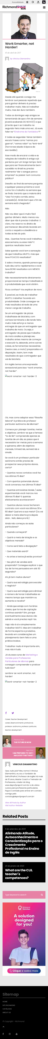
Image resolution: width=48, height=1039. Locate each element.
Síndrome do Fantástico (26, 131)
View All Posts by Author (15, 802)
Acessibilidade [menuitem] (18, 2)
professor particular (29, 726)
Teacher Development (19, 719)
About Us (7, 1012)
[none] (32, 2)
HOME (5, 1002)
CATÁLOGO (7, 1009)
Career (7, 719)
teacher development (13, 730)
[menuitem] (27, 2)
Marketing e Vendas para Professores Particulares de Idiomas (21, 658)
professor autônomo (13, 726)
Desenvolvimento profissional (21, 723)
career (7, 723)
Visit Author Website (14, 805)
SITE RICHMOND (9, 1005)
